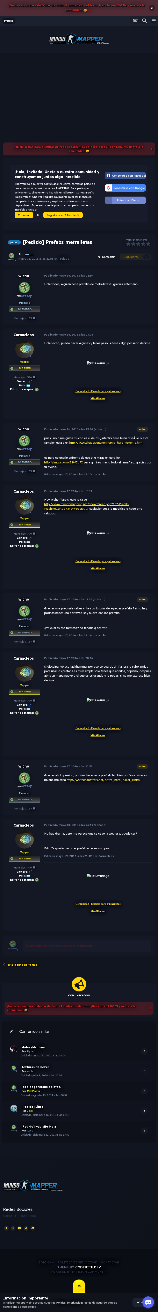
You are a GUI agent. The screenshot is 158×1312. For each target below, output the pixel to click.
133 (30, 318)
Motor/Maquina (33, 1047)
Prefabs (63, 259)
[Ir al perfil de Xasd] (13, 1127)
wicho (23, 275)
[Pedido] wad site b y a (38, 1126)
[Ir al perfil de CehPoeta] (13, 1088)
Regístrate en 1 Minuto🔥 (62, 215)
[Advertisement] (79, 83)
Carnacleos (24, 334)
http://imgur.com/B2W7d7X (63, 462)
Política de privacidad (77, 1262)
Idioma (45, 1262)
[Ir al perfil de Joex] (13, 1108)
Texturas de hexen (35, 1067)
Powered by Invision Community (79, 1272)
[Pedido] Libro (32, 1107)
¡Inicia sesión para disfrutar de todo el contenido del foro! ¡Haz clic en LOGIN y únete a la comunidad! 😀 (76, 7)
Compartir (107, 256)
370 (30, 377)
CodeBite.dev (88, 1267)
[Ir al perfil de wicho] (11, 256)
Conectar (24, 215)
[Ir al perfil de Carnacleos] (24, 349)
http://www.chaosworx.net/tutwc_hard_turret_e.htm (105, 443)
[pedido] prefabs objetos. (41, 1087)
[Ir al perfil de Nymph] (13, 1048)
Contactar (110, 1262)
